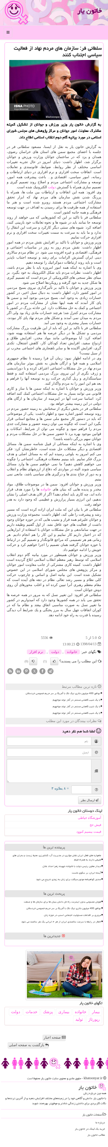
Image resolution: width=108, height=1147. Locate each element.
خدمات (31, 1012)
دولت (52, 187)
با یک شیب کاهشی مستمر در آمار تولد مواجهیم (76, 699)
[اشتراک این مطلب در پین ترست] (26, 671)
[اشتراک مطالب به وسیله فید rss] (10, 671)
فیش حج (95, 825)
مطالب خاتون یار (96, 1134)
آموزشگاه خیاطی (89, 818)
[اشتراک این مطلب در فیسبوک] (42, 671)
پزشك (48, 1012)
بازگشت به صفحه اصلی (27, 1045)
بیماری (63, 1012)
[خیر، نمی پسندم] (33, 661)
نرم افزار (36, 652)
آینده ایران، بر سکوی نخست (86, 872)
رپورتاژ (94, 1019)
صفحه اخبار (53, 1037)
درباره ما (100, 1122)
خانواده (46, 489)
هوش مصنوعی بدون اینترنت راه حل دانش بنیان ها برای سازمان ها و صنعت (62, 901)
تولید (79, 1019)
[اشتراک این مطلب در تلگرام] (50, 671)
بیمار (96, 1012)
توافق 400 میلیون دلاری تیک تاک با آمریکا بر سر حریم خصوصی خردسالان (63, 693)
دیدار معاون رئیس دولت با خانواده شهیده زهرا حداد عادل (71, 866)
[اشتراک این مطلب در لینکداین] (18, 671)
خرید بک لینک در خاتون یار (90, 1128)
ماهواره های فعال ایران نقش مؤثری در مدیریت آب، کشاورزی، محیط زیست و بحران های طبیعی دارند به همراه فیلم (57, 857)
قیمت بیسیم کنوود (88, 831)
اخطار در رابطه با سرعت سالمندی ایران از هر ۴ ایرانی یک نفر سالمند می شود (61, 921)
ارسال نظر (88, 800)
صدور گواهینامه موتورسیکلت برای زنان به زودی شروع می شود (68, 879)
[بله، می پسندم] (54, 661)
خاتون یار (89, 10)
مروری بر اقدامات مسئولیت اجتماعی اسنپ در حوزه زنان (72, 915)
